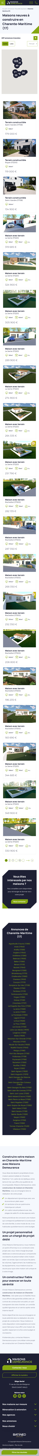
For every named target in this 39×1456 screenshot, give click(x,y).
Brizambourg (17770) (19, 973)
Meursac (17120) (19, 1042)
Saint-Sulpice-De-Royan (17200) (19, 1105)
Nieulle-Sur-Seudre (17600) (19, 1045)
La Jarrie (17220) (19, 1012)
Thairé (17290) (19, 1123)
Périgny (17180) (19, 1050)
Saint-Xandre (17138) (20, 1111)
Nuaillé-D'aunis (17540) (19, 1047)
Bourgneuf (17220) (19, 970)
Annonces (11, 8)
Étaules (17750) (19, 988)
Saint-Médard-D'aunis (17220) (19, 1096)
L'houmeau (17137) (19, 1003)
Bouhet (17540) (19, 967)
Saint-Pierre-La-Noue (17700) (19, 1099)
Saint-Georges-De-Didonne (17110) (19, 1078)
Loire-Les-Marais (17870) (19, 1030)
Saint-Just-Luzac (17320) (19, 1093)
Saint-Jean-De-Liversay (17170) (20, 1090)
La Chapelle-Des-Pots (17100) (19, 1006)
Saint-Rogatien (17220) (19, 1102)
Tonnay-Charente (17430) (19, 1126)
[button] (15, 61)
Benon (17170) (19, 964)
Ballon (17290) (19, 961)
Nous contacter (19, 901)
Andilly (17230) (19, 950)
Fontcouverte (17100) (19, 994)
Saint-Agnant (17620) (19, 1071)
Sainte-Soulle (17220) (19, 1114)
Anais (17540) (19, 947)
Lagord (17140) (19, 1018)
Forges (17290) (19, 997)
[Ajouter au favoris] (33, 103)
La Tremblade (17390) (19, 1015)
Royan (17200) (19, 1068)
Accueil (4, 8)
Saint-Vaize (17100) (19, 1108)
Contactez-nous (19, 1367)
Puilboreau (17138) (19, 1056)
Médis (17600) (19, 1036)
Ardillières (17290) (19, 955)
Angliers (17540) (19, 953)
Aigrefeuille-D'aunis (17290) (19, 944)
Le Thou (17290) (19, 1024)
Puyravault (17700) (19, 1059)
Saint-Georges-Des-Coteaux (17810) (19, 1083)
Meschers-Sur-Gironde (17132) (19, 1039)
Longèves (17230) (19, 1033)
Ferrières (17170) (19, 991)
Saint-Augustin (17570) (19, 1074)
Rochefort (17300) (19, 1062)
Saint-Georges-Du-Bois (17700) (19, 1087)
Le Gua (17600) (19, 1021)
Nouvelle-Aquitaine (20, 8)
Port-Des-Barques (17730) (20, 1053)
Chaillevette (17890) (19, 976)
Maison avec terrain (14, 236)
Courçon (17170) (19, 982)
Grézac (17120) (19, 1000)
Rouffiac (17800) (19, 1065)
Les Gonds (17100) (19, 1027)
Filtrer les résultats (19, 1452)
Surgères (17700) (19, 1120)
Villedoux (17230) (19, 1129)
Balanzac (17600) (19, 958)
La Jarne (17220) (19, 1009)
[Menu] (2, 2)
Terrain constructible (15, 123)
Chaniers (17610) (19, 979)
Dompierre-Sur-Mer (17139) (19, 985)
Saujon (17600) (19, 1117)
